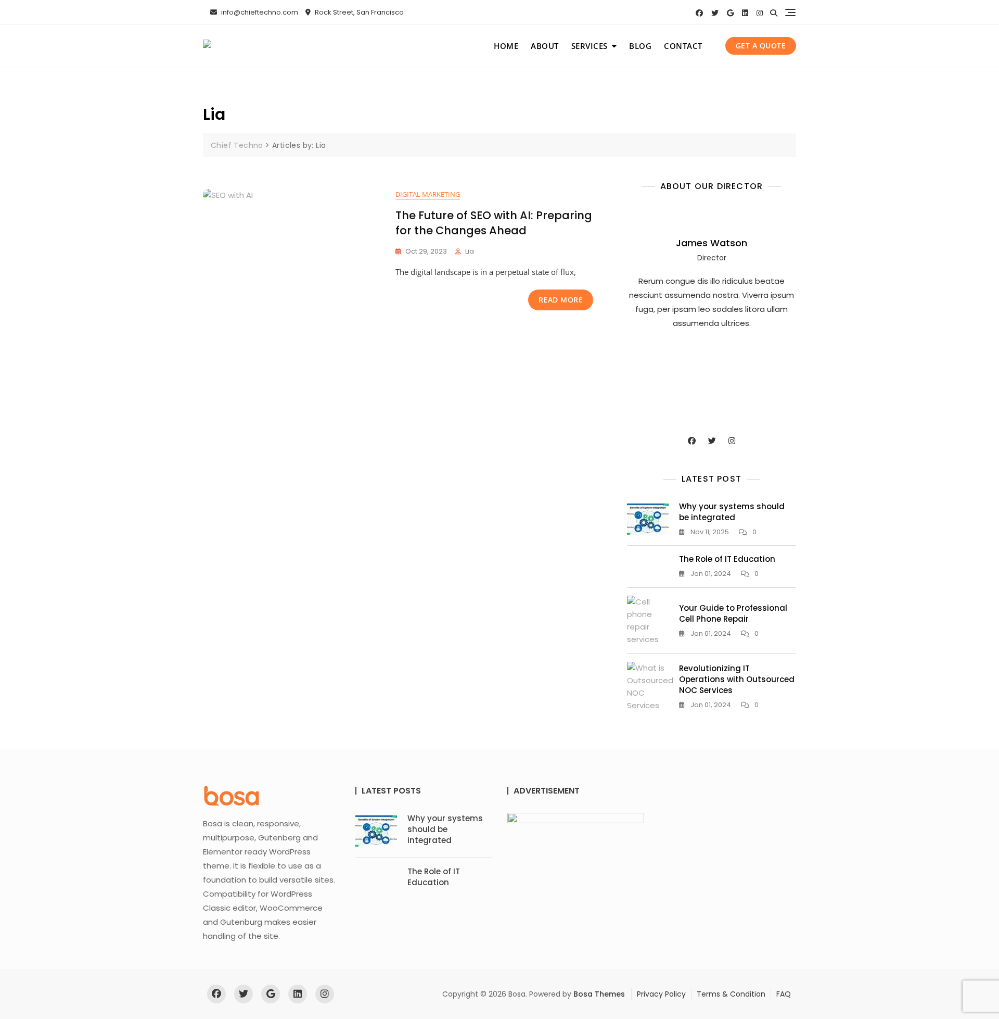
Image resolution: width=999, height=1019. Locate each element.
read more (561, 300)
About (545, 46)
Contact (683, 46)
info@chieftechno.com (259, 12)
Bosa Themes (599, 994)
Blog (640, 46)
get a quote (761, 46)
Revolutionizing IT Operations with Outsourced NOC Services (737, 679)
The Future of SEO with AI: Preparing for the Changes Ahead (493, 223)
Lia (469, 251)
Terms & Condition (731, 994)
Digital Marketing (427, 194)
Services (589, 46)
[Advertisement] (714, 381)
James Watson (711, 242)
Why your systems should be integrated (732, 512)
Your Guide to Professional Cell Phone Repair (733, 613)
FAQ (783, 994)
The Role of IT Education (727, 558)
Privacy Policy (661, 994)
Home (506, 46)
